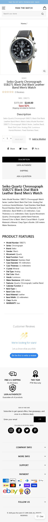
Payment (24, 474)
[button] (37, 139)
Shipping (16, 108)
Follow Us (24, 502)
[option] (24, 2)
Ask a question (24, 176)
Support (24, 465)
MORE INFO (24, 456)
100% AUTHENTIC (24, 165)
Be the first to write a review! (24, 355)
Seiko (24, 78)
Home (23, 23)
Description (24, 159)
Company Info (24, 447)
